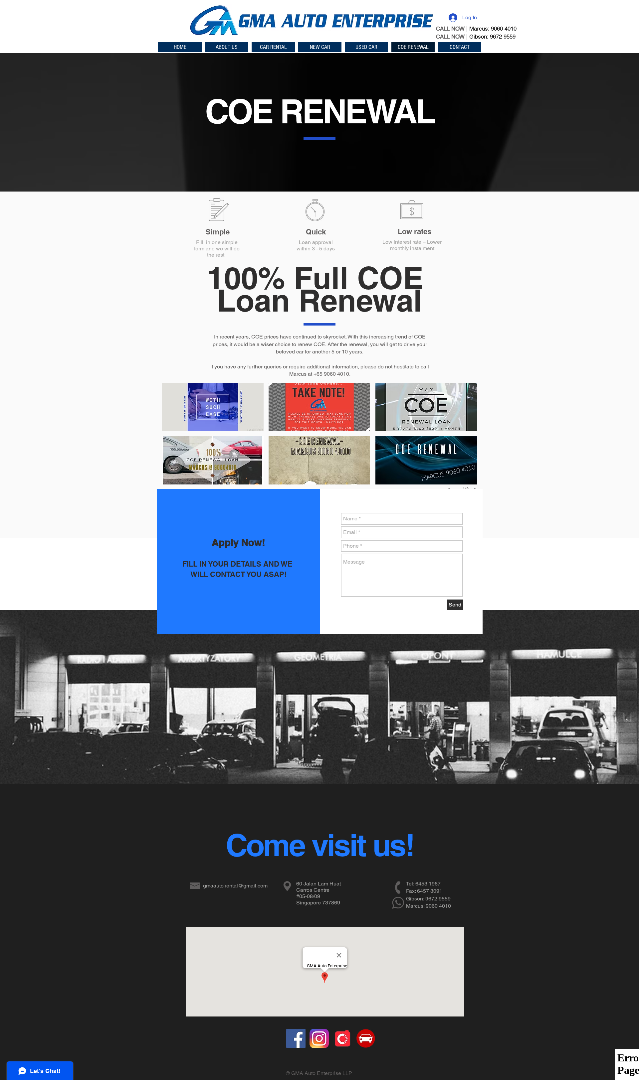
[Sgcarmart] (365, 1038)
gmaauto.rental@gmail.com (235, 885)
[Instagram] (319, 1038)
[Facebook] (296, 1038)
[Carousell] (342, 1038)
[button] (213, 407)
